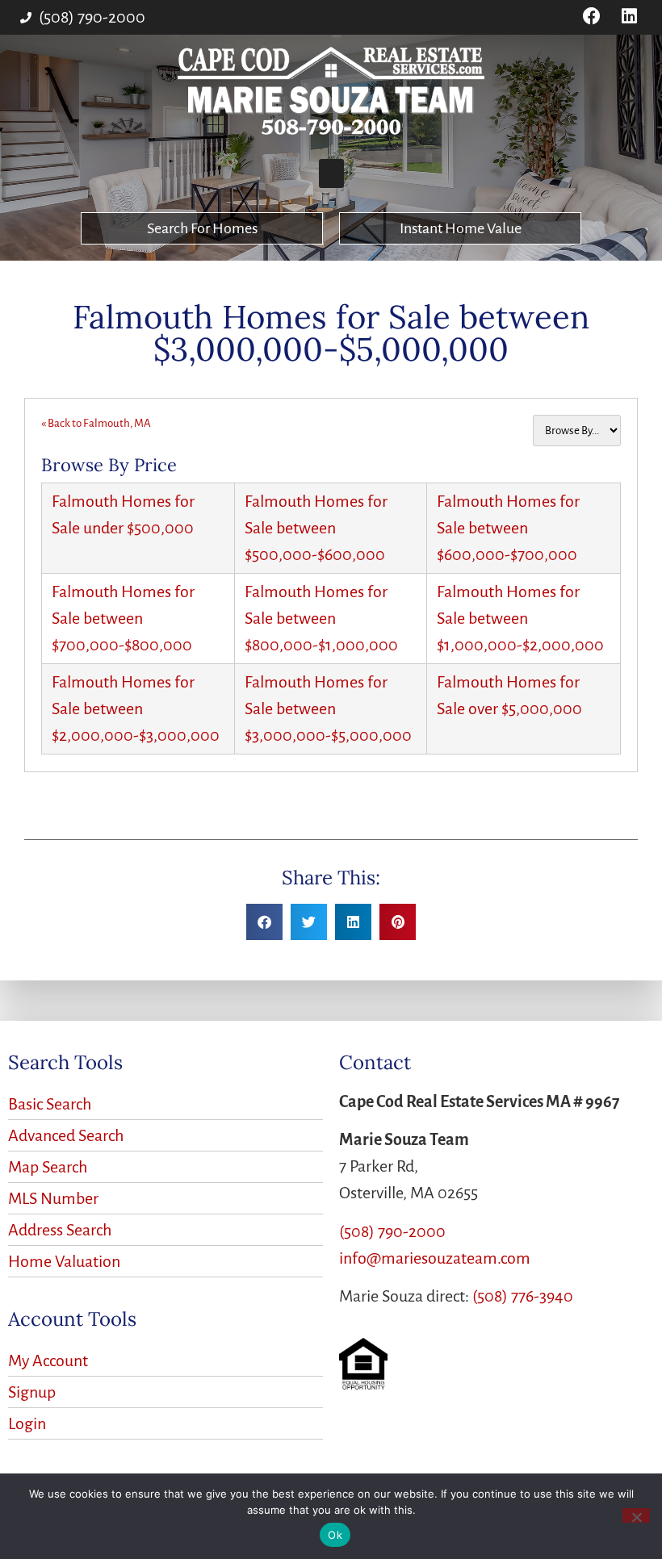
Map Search (47, 1167)
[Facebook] (591, 16)
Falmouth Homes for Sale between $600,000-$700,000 (508, 527)
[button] (331, 173)
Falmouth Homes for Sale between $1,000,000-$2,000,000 (520, 618)
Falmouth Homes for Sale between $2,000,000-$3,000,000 (136, 708)
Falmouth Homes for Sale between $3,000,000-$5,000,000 (328, 708)
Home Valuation (64, 1261)
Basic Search (49, 1104)
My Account (48, 1360)
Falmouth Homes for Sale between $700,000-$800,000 (123, 618)
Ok (335, 1534)
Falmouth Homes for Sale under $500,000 (123, 514)
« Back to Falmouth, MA (96, 423)
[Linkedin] (629, 16)
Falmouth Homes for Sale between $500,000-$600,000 (316, 527)
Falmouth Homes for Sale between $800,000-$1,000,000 (321, 618)
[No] (636, 1515)
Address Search (59, 1230)
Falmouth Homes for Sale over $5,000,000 (509, 695)
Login (27, 1423)
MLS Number (53, 1198)
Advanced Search (66, 1135)
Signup (32, 1392)
